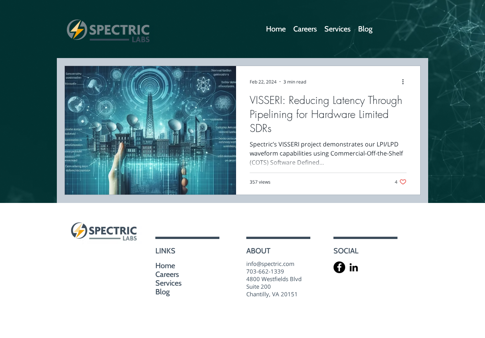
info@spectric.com (270, 263)
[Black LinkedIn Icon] (354, 267)
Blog (162, 292)
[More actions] (405, 81)
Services (168, 283)
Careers (167, 274)
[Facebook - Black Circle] (339, 267)
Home (165, 265)
